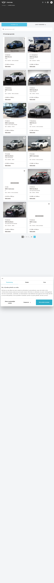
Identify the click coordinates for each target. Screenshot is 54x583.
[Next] (18, 51)
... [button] (29, 237)
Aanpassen (26, 302)
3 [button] (26, 237)
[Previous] (11, 51)
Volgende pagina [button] (35, 237)
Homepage (4, 5)
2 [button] (24, 237)
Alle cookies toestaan (44, 302)
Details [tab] (27, 282)
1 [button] (22, 237)
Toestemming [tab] (9, 282)
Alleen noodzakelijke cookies (10, 302)
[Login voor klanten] (48, 2)
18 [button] (31, 237)
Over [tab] (44, 282)
